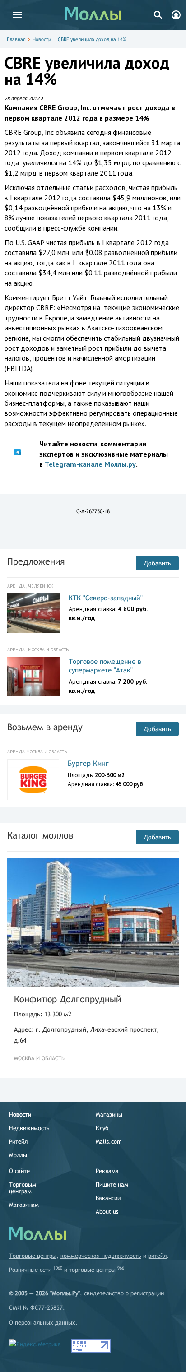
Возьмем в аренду (45, 727)
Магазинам (24, 1204)
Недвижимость (29, 1128)
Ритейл (18, 1141)
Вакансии (108, 1198)
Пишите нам (112, 1184)
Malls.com (109, 1141)
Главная (16, 39)
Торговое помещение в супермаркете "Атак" (105, 666)
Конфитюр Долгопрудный (67, 999)
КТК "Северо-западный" (106, 598)
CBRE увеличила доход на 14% (92, 39)
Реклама (107, 1171)
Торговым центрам (22, 1188)
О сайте (19, 1171)
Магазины (109, 1114)
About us (107, 1211)
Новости (42, 39)
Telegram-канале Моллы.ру (90, 463)
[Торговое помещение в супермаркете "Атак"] (33, 677)
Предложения (36, 561)
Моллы (18, 1155)
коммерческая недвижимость (100, 1255)
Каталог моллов (40, 835)
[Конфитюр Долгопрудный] (93, 922)
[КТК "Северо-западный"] (33, 613)
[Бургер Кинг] (33, 779)
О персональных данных (42, 1322)
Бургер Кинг (88, 763)
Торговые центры (32, 1255)
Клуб (102, 1128)
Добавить (157, 563)
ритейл (157, 1255)
